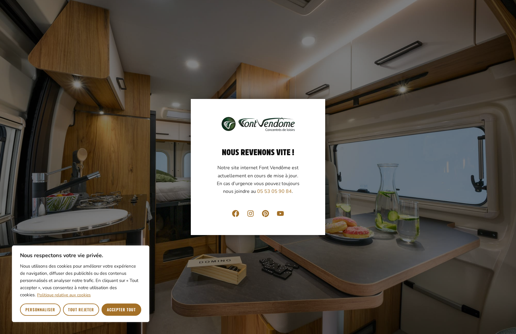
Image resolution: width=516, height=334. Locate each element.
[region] (80, 283)
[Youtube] (280, 213)
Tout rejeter (81, 309)
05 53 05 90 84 (274, 191)
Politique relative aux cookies (64, 295)
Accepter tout (121, 309)
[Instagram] (250, 213)
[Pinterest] (265, 213)
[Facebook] (235, 213)
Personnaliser (40, 309)
